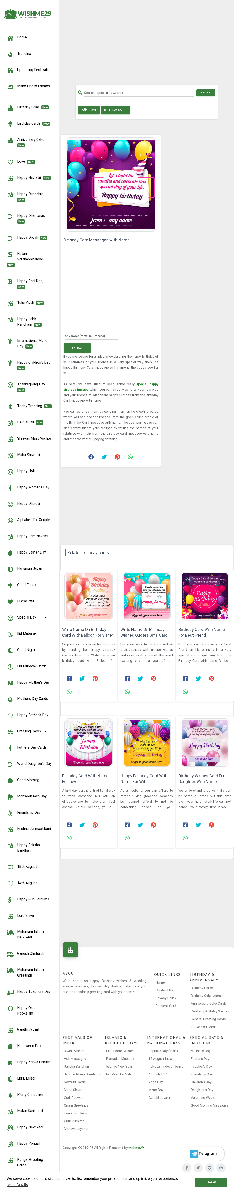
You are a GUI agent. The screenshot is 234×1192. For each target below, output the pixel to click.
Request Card (166, 1006)
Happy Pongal (28, 1143)
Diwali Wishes (74, 1051)
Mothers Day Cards (32, 698)
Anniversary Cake (31, 142)
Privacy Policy (166, 998)
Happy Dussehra (31, 196)
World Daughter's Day (34, 763)
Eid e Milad (26, 1078)
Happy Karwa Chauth (33, 1062)
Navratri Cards (75, 1082)
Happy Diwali (31, 237)
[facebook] (186, 1168)
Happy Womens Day (33, 487)
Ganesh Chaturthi (30, 953)
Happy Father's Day (32, 715)
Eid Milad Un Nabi (119, 1074)
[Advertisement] (147, 44)
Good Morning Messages (210, 1105)
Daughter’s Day (202, 1090)
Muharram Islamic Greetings (31, 972)
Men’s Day (156, 1090)
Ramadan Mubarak (120, 1059)
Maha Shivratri (28, 455)
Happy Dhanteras (32, 218)
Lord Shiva (25, 915)
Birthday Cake (32, 107)
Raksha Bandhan (76, 1066)
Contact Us (164, 990)
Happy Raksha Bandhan (28, 848)
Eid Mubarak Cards (32, 666)
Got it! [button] (211, 1182)
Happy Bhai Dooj (31, 283)
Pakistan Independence (166, 1066)
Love (25, 161)
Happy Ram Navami (32, 536)
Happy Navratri (33, 177)
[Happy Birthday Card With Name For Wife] (147, 742)
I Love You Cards (204, 1027)
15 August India (160, 1059)
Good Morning (28, 780)
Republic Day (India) (163, 1051)
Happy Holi (26, 471)
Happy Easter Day (31, 552)
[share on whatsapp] (130, 458)
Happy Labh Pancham (28, 322)
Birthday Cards (202, 988)
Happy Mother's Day (33, 682)
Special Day (26, 617)
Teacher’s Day (201, 1066)
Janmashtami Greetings (82, 1074)
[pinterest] (209, 1168)
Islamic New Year (119, 1066)
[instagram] (221, 1168)
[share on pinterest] (117, 458)
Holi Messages (75, 1059)
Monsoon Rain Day (32, 796)
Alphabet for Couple (33, 520)
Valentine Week (202, 1098)
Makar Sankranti (30, 1111)
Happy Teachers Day (34, 991)
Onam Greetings (76, 1105)
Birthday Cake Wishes (207, 996)
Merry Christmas (30, 1094)
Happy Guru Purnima (33, 899)
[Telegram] (203, 1154)
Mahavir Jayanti (76, 1129)
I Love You (25, 601)
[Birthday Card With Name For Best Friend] (205, 596)
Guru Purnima (74, 1121)
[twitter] (198, 1168)
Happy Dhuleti (28, 503)
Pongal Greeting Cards (30, 1162)
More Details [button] (17, 1185)
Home (92, 110)
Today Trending (34, 406)
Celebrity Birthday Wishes (210, 1011)
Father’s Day (200, 1059)
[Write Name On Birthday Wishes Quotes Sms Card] (147, 596)
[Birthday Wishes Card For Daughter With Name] (205, 742)
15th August (27, 867)
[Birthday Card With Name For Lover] (88, 742)
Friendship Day (28, 812)
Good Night (26, 650)
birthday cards (33, 123)
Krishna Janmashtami (34, 828)
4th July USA (158, 1074)
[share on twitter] (104, 458)
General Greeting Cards (208, 1019)
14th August (27, 883)
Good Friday (26, 585)
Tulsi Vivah (30, 302)
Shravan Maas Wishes (34, 438)
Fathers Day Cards (32, 747)
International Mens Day (32, 343)
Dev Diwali (29, 422)
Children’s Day (201, 1082)
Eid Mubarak (27, 633)
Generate (77, 347)
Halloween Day (29, 1046)
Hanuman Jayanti (30, 568)
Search (206, 92)
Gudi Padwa (73, 1098)
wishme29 (136, 1148)
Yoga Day (156, 1082)
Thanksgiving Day (32, 387)
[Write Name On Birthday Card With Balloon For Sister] (88, 596)
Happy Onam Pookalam (27, 1010)
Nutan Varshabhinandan (26, 259)
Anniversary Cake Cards (209, 1003)
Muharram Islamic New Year (31, 934)
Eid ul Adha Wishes (120, 1051)
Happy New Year (30, 1127)
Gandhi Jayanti (28, 1029)
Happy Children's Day (34, 365)
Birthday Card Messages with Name (96, 239)
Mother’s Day (200, 1051)
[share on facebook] (91, 458)
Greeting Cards (29, 731)
